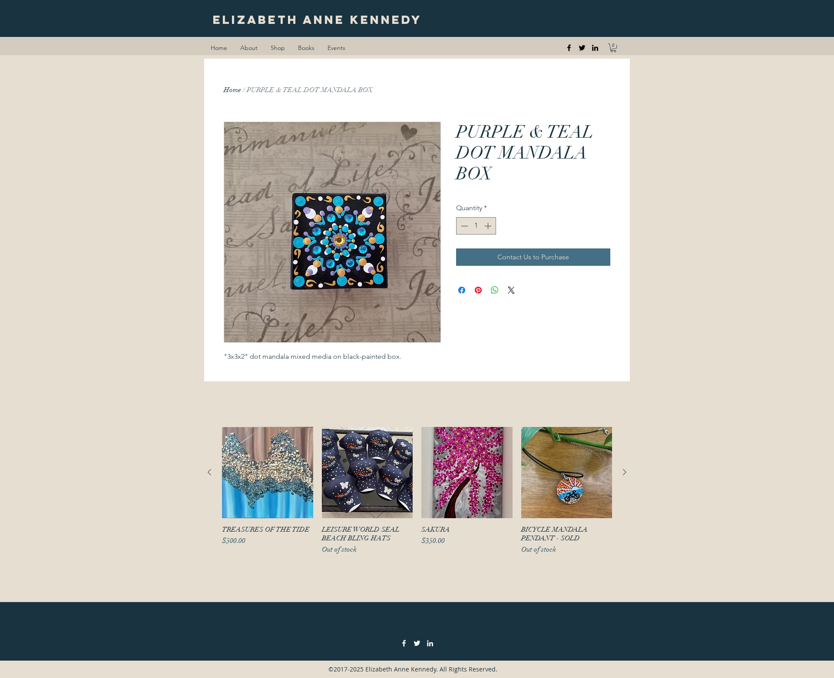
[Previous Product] (209, 472)
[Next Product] (624, 472)
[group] (417, 491)
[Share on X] (511, 290)
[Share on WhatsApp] (495, 290)
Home (232, 90)
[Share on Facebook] (462, 290)
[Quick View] (267, 472)
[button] (613, 47)
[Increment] (489, 226)
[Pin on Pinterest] (478, 290)
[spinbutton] (476, 226)
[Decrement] (463, 226)
